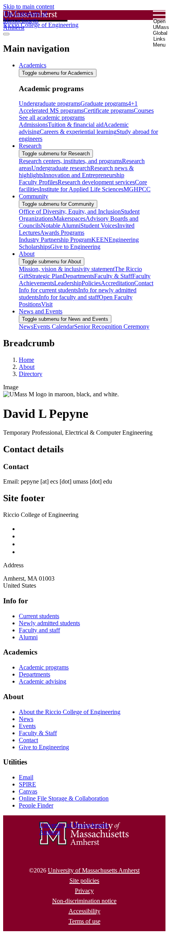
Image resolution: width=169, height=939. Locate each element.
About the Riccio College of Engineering (69, 712)
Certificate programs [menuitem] (109, 110)
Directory (30, 374)
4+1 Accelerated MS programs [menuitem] (78, 107)
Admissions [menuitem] (33, 124)
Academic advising (42, 681)
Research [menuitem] (30, 145)
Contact (28, 740)
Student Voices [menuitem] (98, 225)
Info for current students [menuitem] (48, 290)
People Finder (36, 805)
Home (26, 359)
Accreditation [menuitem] (117, 283)
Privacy (84, 890)
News (26, 719)
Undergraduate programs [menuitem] (49, 103)
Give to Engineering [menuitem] (75, 246)
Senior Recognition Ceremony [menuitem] (111, 326)
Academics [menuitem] (32, 65)
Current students (39, 616)
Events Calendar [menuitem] (53, 326)
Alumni (28, 637)
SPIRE (27, 784)
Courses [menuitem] (144, 110)
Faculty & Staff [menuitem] (113, 276)
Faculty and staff (39, 630)
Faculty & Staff (38, 733)
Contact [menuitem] (143, 283)
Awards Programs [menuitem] (62, 232)
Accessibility (84, 911)
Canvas (28, 791)
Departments (34, 674)
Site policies (84, 880)
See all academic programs (52, 117)
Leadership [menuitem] (68, 283)
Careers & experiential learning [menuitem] (78, 131)
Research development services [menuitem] (96, 182)
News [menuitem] (26, 326)
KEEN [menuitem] (100, 239)
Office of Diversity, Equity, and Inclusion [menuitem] (70, 211)
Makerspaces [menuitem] (69, 218)
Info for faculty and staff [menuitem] (69, 297)
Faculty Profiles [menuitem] (38, 182)
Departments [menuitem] (78, 276)
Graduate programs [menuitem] (104, 103)
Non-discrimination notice (84, 901)
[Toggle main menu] (6, 34)
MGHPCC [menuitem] (137, 189)
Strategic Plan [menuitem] (46, 276)
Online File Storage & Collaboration (64, 798)
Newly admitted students (49, 623)
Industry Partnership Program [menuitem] (55, 239)
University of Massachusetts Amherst (94, 870)
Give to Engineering (44, 747)
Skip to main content (28, 6)
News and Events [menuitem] (40, 311)
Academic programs (44, 667)
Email (26, 777)
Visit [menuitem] (47, 304)
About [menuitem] (27, 253)
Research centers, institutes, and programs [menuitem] (70, 161)
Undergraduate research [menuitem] (60, 168)
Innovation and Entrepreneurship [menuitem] (83, 175)
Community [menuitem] (33, 196)
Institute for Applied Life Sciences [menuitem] (81, 189)
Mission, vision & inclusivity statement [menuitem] (66, 269)
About (27, 366)
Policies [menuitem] (91, 283)
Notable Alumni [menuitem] (60, 225)
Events (27, 726)
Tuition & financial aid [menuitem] (76, 124)
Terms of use (84, 921)
